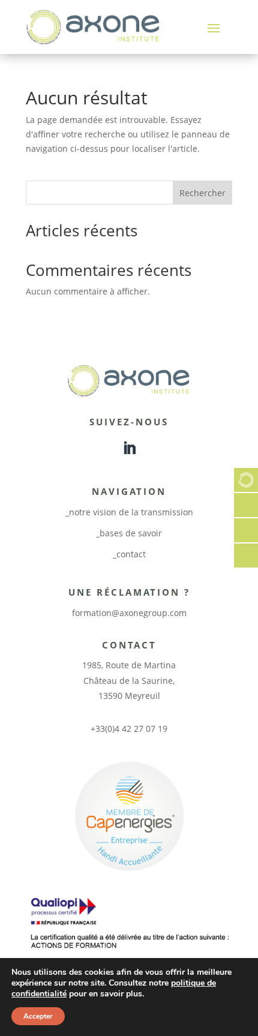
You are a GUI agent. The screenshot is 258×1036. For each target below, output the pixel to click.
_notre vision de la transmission (129, 512)
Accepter (38, 1016)
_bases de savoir (129, 533)
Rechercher (202, 193)
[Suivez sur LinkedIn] (129, 448)
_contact (129, 554)
